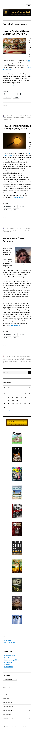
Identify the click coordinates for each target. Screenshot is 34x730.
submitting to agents (25, 117)
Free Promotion (8, 702)
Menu (29, 5)
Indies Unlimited (7, 727)
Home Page (6, 687)
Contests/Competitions (11, 660)
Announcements (9, 655)
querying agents (15, 117)
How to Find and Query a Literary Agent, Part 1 (17, 127)
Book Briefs (8, 658)
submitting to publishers (24, 361)
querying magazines (8, 359)
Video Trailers (8, 666)
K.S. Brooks (7, 356)
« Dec (8, 410)
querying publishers (19, 359)
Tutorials (7, 664)
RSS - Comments (9, 642)
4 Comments (7, 119)
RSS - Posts (7, 640)
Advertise (6, 695)
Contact (5, 722)
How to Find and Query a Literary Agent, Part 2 (17, 32)
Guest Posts (8, 662)
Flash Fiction (7, 714)
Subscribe (6, 698)
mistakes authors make (12, 358)
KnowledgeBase (8, 706)
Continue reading (8, 85)
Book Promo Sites (8, 710)
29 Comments (7, 363)
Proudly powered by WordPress (20, 727)
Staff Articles (26, 115)
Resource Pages (8, 718)
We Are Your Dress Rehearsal (13, 239)
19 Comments (7, 231)
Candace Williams (9, 115)
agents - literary (7, 117)
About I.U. (6, 691)
